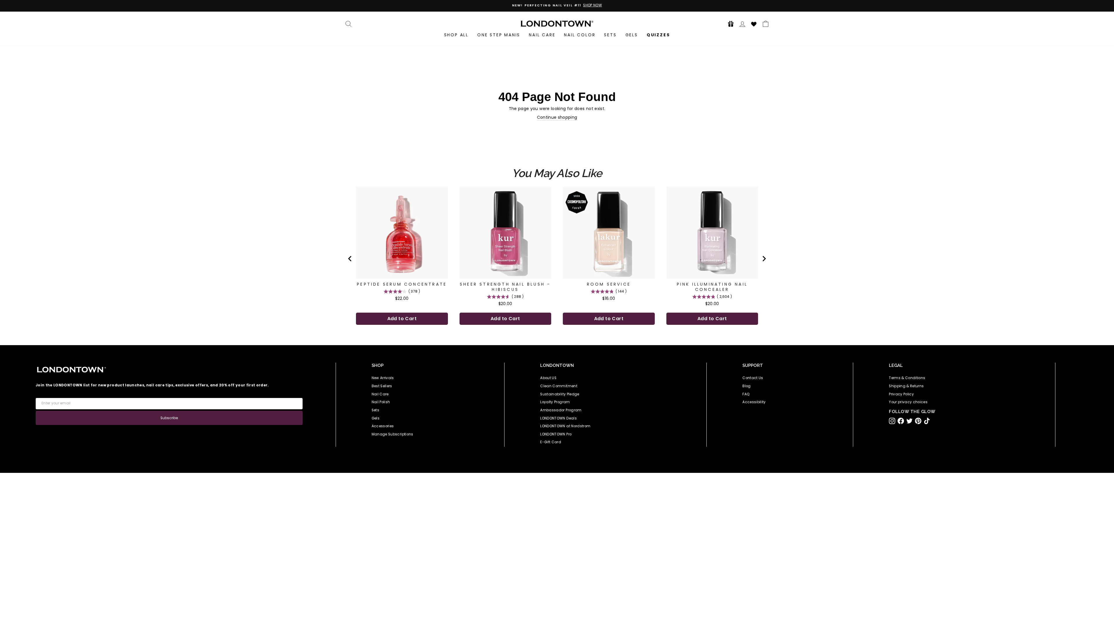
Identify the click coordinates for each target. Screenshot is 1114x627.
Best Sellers (382, 386)
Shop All (456, 35)
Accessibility (754, 402)
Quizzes (658, 35)
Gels (631, 35)
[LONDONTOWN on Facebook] (901, 421)
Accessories (383, 426)
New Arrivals (383, 378)
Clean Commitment (558, 386)
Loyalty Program (555, 402)
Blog (746, 386)
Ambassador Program (560, 410)
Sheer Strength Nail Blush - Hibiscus (505, 287)
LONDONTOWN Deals (558, 418)
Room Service (609, 284)
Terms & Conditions (907, 378)
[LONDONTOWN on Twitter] (909, 421)
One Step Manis (498, 35)
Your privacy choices (908, 402)
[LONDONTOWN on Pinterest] (918, 421)
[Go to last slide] (350, 258)
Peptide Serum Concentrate (402, 284)
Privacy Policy (901, 394)
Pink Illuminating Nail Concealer (712, 287)
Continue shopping (557, 117)
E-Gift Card (550, 442)
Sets (610, 35)
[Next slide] (764, 258)
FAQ (746, 394)
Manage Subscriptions (392, 434)
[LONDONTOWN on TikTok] (927, 421)
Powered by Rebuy (557, 341)
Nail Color (579, 35)
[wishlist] (754, 23)
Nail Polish (381, 402)
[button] (729, 24)
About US (548, 378)
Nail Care (542, 35)
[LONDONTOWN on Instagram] (892, 421)
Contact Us (752, 378)
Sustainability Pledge (559, 394)
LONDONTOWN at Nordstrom (565, 426)
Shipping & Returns (906, 386)
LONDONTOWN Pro (556, 434)
